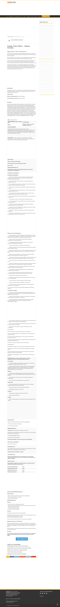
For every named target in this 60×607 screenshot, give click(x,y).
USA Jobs (24, 16)
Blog (21, 16)
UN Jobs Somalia (11, 16)
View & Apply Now (22, 539)
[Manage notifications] (57, 604)
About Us (35, 16)
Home (7, 16)
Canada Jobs (28, 16)
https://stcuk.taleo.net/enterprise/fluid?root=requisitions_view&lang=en (19, 519)
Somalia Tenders (17, 16)
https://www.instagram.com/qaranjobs (19, 553)
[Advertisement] (36, 7)
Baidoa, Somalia (11, 36)
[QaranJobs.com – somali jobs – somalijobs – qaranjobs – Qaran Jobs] (11, 2)
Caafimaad (39, 16)
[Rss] (52, 605)
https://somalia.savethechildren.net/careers (15, 517)
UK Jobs (32, 16)
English (45, 16)
